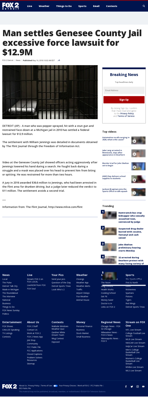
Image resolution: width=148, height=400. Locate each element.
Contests (6, 336)
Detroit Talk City (9, 286)
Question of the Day (61, 282)
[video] (138, 140)
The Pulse (7, 282)
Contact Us (32, 329)
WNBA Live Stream (135, 367)
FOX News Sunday (11, 310)
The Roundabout (10, 293)
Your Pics (57, 275)
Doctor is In (106, 303)
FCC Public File (34, 347)
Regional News (110, 322)
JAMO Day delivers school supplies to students (114, 177)
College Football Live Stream (135, 334)
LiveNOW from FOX (36, 285)
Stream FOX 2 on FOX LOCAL (35, 280)
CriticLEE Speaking (10, 329)
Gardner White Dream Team (58, 333)
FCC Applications (35, 350)
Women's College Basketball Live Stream (134, 361)
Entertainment (12, 322)
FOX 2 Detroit (7, 60)
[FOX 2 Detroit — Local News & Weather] (11, 6)
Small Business (83, 336)
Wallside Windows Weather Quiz (60, 327)
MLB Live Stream (134, 339)
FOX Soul (31, 288)
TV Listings (7, 333)
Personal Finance (84, 326)
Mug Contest (107, 286)
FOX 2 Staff (32, 326)
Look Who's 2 (58, 289)
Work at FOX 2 (34, 333)
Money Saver (107, 300)
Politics (5, 313)
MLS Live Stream (133, 370)
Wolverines (131, 289)
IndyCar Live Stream (135, 346)
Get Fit (104, 296)
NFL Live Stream (133, 329)
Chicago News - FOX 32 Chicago (110, 327)
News (18, 60)
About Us (33, 322)
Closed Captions (34, 354)
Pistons (129, 296)
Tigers (128, 300)
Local (4, 279)
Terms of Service (126, 116)
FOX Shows (7, 326)
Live (29, 275)
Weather (82, 275)
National (6, 300)
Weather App (82, 282)
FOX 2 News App (35, 336)
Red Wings (130, 303)
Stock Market (82, 333)
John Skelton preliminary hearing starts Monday (130, 247)
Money (80, 322)
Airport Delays (83, 293)
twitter (132, 386)
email (143, 386)
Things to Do (8, 306)
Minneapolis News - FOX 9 (110, 339)
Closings (80, 279)
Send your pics (58, 279)
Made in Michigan (10, 289)
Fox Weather (82, 296)
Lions (128, 286)
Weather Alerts (83, 286)
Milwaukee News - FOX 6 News (109, 333)
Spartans (130, 293)
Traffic (79, 289)
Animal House (82, 300)
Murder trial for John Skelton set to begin (115, 164)
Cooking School (108, 293)
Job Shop (31, 340)
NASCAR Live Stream (135, 342)
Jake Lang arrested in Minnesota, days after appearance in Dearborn (113, 152)
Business (6, 303)
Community (32, 343)
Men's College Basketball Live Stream (133, 352)
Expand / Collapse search (144, 6)
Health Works (107, 289)
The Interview (8, 296)
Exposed (56, 341)
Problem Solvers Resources (34, 358)
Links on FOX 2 (108, 306)
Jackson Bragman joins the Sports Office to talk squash (114, 190)
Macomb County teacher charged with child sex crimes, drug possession (132, 276)
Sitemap (31, 363)
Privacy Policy (127, 113)
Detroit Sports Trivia (61, 286)
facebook (126, 386)
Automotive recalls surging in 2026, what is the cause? (116, 138)
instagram (137, 386)
